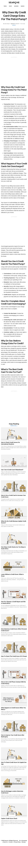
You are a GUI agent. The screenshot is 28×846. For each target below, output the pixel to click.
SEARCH (22, 6)
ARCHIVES (16, 6)
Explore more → (14, 425)
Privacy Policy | (17, 842)
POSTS (10, 6)
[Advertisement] (14, 72)
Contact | (11, 842)
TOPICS (5, 6)
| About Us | (5, 842)
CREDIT (14, 25)
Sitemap (24, 842)
